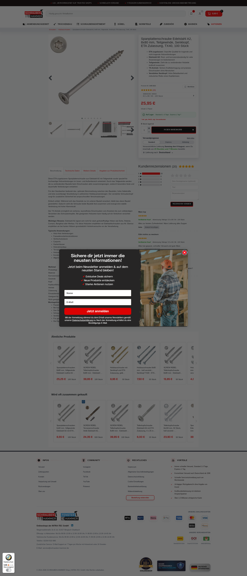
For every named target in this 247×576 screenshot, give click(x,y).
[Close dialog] (184, 252)
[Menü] (13, 554)
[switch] (8, 570)
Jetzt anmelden (98, 311)
